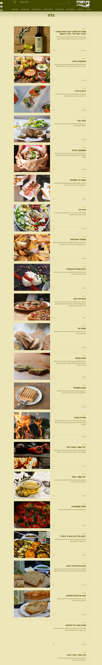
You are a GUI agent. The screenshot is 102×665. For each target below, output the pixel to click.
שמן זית (84, 563)
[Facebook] (1, 6)
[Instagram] (1, 10)
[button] (14, 2)
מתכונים (84, 29)
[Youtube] (1, 3)
